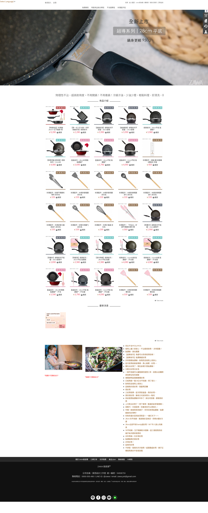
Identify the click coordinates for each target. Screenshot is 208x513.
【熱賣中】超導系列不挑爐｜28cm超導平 (56, 258)
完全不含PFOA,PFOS (133, 346)
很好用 (128, 389)
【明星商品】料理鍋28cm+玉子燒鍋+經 (55, 129)
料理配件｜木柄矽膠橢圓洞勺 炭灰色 (128, 193)
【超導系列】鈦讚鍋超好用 (135, 357)
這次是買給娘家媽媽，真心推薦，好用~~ (141, 363)
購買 (60, 132)
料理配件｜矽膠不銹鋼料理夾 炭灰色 (56, 193)
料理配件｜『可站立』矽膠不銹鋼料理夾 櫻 (128, 226)
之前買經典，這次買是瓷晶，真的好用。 (141, 392)
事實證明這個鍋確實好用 (134, 378)
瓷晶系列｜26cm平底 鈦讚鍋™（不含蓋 (80, 291)
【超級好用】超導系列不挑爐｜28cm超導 (104, 129)
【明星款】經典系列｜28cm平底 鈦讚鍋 (80, 258)
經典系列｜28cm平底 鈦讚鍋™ (152, 129)
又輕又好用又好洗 (132, 369)
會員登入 (48, 3)
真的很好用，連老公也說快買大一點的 (140, 395)
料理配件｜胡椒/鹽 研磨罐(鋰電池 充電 (152, 161)
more (159, 300)
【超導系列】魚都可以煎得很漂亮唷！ (140, 354)
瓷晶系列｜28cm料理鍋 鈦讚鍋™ (79, 161)
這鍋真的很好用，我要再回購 (136, 386)
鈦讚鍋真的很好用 (132, 439)
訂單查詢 (160, 2)
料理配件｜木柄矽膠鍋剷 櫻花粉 (152, 291)
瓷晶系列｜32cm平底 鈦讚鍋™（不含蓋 (104, 291)
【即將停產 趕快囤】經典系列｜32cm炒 (55, 161)
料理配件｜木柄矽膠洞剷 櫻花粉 (128, 291)
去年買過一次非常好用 (134, 436)
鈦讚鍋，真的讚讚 (132, 351)
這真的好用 (129, 445)
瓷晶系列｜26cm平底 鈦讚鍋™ (104, 161)
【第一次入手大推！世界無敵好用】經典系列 (80, 129)
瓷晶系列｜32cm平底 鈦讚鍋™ (128, 161)
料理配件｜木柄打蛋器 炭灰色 (104, 226)
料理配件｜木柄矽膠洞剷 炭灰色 (104, 193)
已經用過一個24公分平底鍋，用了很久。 (141, 381)
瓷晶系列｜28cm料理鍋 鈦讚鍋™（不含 (55, 291)
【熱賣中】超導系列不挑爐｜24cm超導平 (152, 226)
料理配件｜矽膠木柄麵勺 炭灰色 (80, 226)
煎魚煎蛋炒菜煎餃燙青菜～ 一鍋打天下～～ (142, 416)
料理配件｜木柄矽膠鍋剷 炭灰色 (80, 193)
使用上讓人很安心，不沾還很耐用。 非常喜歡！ (143, 349)
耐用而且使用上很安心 (134, 383)
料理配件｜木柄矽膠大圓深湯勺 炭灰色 (56, 226)
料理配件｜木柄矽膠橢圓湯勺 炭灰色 (152, 193)
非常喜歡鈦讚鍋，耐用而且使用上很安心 (141, 360)
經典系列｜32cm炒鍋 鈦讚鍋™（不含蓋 (128, 258)
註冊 (54, 3)
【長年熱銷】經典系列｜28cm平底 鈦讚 (104, 258)
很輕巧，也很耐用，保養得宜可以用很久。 (141, 407)
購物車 (146, 2)
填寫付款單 (153, 2)
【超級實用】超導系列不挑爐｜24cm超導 (128, 129)
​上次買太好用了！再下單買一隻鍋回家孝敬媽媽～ (144, 404)
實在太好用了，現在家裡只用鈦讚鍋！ (140, 366)
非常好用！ (129, 442)
